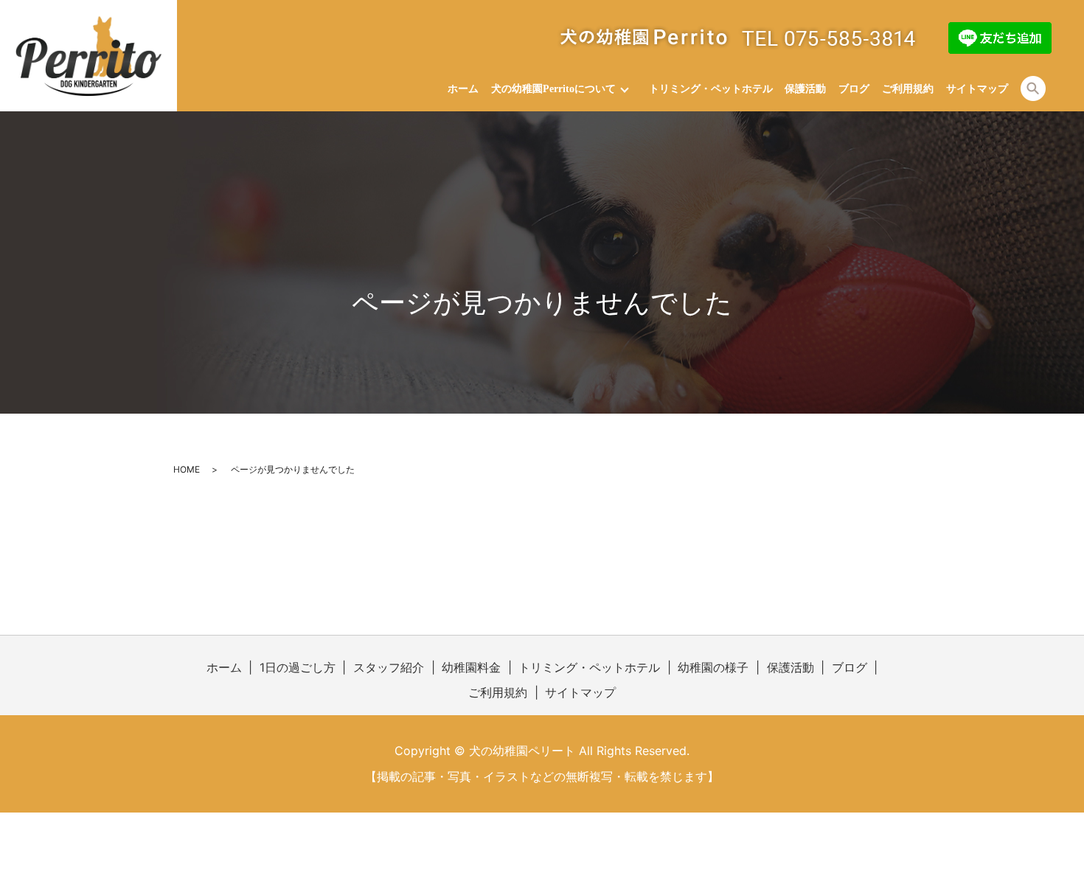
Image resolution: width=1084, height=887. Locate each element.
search (1033, 88)
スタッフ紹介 (388, 667)
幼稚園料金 (471, 667)
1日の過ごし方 (298, 667)
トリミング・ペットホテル (711, 88)
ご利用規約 (908, 88)
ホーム (463, 88)
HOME (186, 469)
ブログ (853, 88)
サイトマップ (977, 88)
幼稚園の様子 (713, 667)
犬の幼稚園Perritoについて (553, 88)
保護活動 (805, 88)
